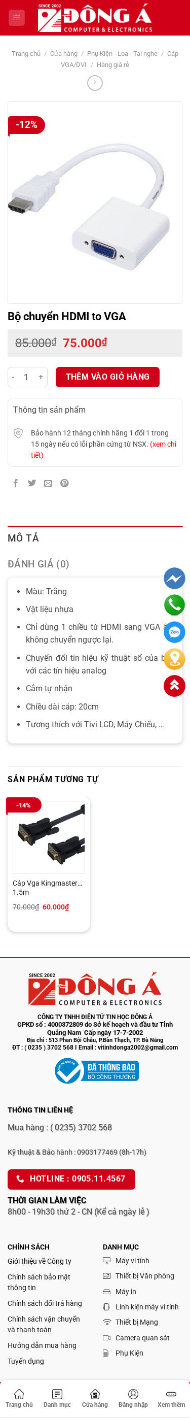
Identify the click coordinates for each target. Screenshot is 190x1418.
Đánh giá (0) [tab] (39, 564)
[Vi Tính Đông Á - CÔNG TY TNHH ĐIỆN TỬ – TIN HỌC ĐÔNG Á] (95, 18)
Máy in (126, 1292)
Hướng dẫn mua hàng (42, 1345)
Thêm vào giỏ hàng (108, 377)
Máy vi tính (132, 1261)
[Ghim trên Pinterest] (65, 484)
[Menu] (17, 18)
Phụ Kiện (129, 1353)
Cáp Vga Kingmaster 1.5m (45, 887)
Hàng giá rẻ (113, 65)
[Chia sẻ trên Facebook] (16, 484)
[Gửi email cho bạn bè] (48, 484)
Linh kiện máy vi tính (147, 1307)
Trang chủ (26, 53)
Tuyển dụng (26, 1361)
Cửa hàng (64, 53)
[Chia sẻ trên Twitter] (32, 484)
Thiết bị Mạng (137, 1322)
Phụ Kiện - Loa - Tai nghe (122, 53)
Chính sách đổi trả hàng (45, 1303)
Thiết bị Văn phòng (145, 1276)
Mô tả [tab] (23, 538)
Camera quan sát (143, 1338)
